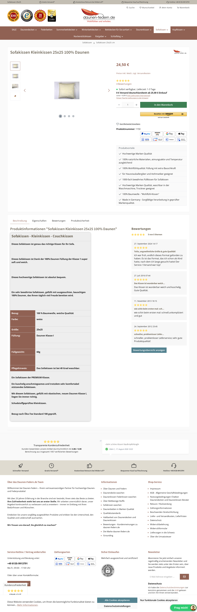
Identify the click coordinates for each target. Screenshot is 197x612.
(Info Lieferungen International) (138, 95)
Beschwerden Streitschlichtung (164, 512)
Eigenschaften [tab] (39, 220)
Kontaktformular (30, 575)
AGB (177, 590)
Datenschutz (155, 520)
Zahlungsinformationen (161, 508)
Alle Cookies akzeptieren (117, 600)
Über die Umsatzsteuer (160, 536)
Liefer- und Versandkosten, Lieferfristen (168, 516)
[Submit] (184, 577)
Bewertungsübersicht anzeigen (149, 350)
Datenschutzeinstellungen (117, 606)
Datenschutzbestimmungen (172, 587)
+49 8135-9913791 (17, 563)
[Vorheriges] (25, 90)
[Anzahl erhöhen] (136, 105)
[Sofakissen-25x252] (66, 90)
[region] (61, 90)
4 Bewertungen (124, 83)
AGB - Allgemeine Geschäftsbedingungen (169, 492)
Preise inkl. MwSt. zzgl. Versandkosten (133, 73)
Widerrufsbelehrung (159, 524)
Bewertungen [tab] (59, 220)
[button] (163, 115)
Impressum (155, 488)
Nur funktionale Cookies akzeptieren (159, 600)
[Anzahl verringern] (119, 105)
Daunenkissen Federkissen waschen (119, 496)
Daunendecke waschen (113, 492)
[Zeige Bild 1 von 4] (60, 116)
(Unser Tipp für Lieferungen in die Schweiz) (132, 98)
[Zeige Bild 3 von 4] (69, 116)
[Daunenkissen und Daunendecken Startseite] (98, 15)
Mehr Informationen (27, 605)
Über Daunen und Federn (115, 488)
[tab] (19, 220)
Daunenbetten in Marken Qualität (118, 509)
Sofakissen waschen (112, 505)
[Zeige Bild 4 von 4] (73, 116)
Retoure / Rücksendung (161, 504)
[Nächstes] (109, 90)
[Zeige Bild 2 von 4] (65, 116)
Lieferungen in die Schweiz (162, 532)
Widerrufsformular (158, 528)
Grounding (108, 535)
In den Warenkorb (163, 104)
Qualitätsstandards (112, 513)
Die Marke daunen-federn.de (116, 531)
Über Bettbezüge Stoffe (113, 501)
